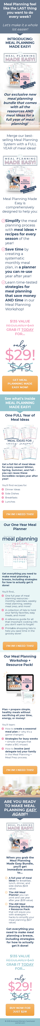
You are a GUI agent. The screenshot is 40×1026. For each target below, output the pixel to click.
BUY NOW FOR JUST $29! (20, 1009)
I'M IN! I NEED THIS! (20, 514)
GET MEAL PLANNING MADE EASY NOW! (20, 383)
